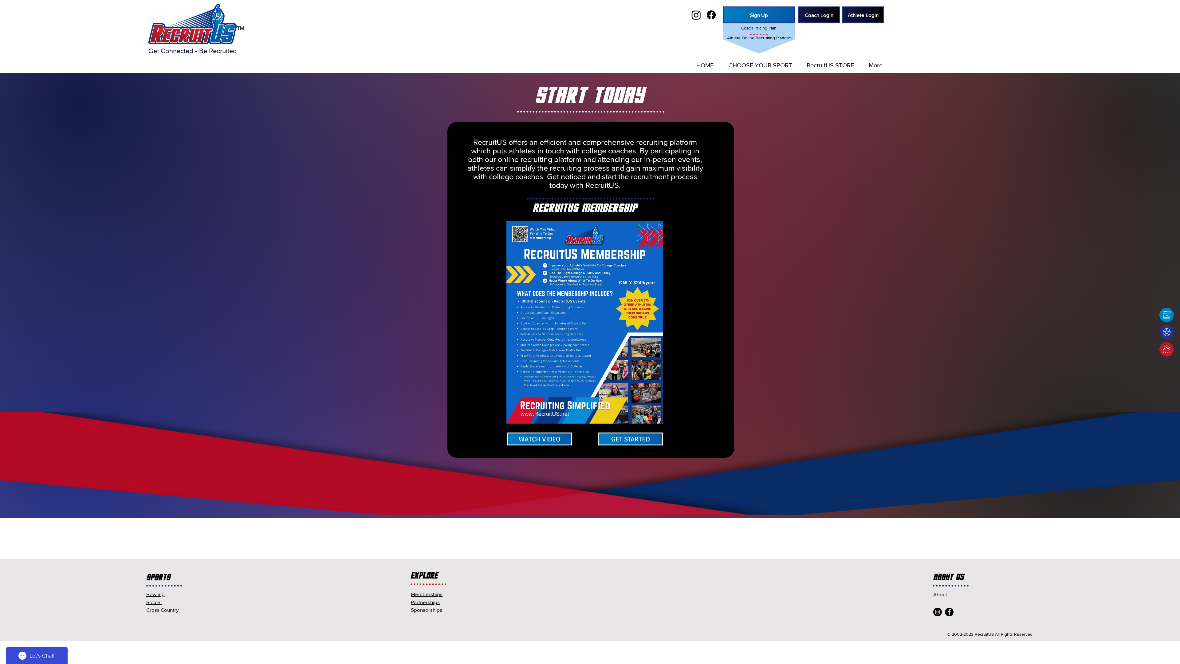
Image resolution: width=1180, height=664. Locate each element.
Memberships (426, 594)
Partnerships (425, 602)
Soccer (154, 602)
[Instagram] (937, 612)
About (940, 594)
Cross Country (162, 610)
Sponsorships (426, 610)
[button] (757, 65)
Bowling (155, 594)
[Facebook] (949, 612)
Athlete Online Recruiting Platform (759, 37)
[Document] (1166, 315)
